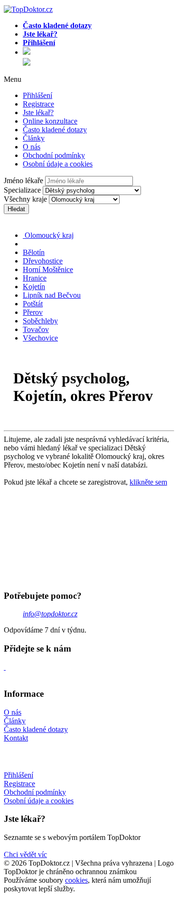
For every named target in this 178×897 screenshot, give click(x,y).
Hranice (35, 278)
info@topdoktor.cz (50, 614)
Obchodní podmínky (54, 155)
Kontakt (16, 738)
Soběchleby (40, 321)
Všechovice (40, 338)
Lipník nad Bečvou (52, 295)
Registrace (38, 104)
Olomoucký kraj (48, 235)
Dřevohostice (43, 261)
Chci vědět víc (25, 854)
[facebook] (5, 667)
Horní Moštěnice (48, 269)
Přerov (33, 312)
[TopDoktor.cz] (98, 52)
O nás (31, 147)
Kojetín (34, 287)
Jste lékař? (38, 112)
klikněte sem (148, 482)
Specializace (22, 190)
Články (34, 138)
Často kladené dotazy (55, 130)
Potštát (33, 304)
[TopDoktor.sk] (26, 63)
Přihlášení (37, 95)
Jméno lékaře (23, 180)
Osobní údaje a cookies (58, 164)
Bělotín (34, 252)
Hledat (16, 209)
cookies (76, 880)
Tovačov (36, 329)
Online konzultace (50, 121)
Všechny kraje (25, 199)
